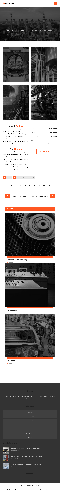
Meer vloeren (30, 424)
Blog (30, 437)
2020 (18, 177)
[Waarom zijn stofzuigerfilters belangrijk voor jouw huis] (6, 458)
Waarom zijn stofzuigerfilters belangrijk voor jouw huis (27, 456)
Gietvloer (30, 412)
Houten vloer (30, 416)
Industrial (9, 177)
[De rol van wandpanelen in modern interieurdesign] (6, 466)
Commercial (12, 262)
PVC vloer (31, 429)
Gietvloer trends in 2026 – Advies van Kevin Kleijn (25, 448)
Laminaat (30, 420)
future (28, 177)
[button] (11, 185)
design (23, 177)
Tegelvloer (31, 433)
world (33, 177)
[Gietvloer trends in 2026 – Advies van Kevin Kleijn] (6, 450)
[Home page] (8, 30)
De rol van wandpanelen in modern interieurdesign (26, 464)
